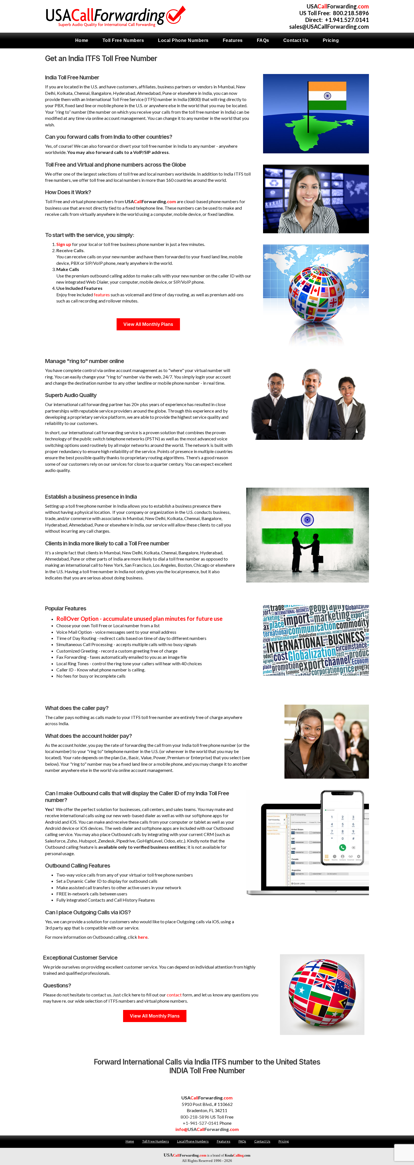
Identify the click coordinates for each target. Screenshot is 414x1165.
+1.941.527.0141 (347, 19)
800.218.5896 (351, 13)
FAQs (242, 1141)
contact (174, 994)
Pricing (284, 1141)
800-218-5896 (195, 1116)
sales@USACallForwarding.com (329, 26)
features (102, 294)
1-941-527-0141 (202, 1123)
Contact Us (262, 1141)
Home (130, 1141)
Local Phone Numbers (193, 1141)
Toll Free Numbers (155, 1141)
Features (223, 1141)
